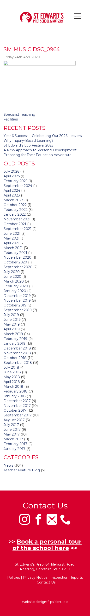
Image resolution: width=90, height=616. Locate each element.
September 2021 (17, 229)
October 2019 (15, 305)
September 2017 (18, 415)
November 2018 (17, 353)
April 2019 (12, 329)
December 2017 (17, 401)
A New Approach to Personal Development (40, 150)
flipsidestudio (58, 602)
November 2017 (17, 405)
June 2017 (12, 429)
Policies (13, 577)
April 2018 (12, 382)
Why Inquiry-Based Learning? (29, 140)
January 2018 (15, 396)
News (8, 465)
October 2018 (15, 358)
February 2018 (16, 391)
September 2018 (18, 362)
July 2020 (12, 272)
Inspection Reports (67, 577)
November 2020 (17, 257)
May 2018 (12, 377)
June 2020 (12, 276)
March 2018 (13, 386)
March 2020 (14, 281)
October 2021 (15, 224)
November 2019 (17, 300)
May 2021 (11, 238)
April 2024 (12, 190)
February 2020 (16, 286)
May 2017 (12, 434)
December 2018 (17, 348)
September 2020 (18, 267)
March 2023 (13, 200)
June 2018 (12, 372)
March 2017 (13, 439)
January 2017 (14, 449)
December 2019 (17, 296)
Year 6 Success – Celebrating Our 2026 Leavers (43, 136)
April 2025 (12, 176)
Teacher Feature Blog (22, 470)
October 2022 (15, 205)
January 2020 (15, 291)
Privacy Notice (35, 577)
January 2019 (14, 343)
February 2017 (15, 444)
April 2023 (12, 195)
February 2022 (16, 209)
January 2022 (15, 214)
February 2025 (15, 181)
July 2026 (11, 171)
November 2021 (17, 219)
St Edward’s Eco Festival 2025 (28, 145)
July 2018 (11, 367)
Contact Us (46, 582)
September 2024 (18, 186)
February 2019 (15, 339)
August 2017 (14, 420)
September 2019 (18, 310)
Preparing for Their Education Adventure (38, 155)
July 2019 (11, 315)
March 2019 (13, 334)
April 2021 (11, 243)
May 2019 (12, 324)
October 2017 (15, 410)
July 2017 (11, 425)
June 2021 (12, 233)
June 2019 (12, 319)
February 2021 (15, 253)
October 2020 (15, 262)
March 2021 (13, 248)
